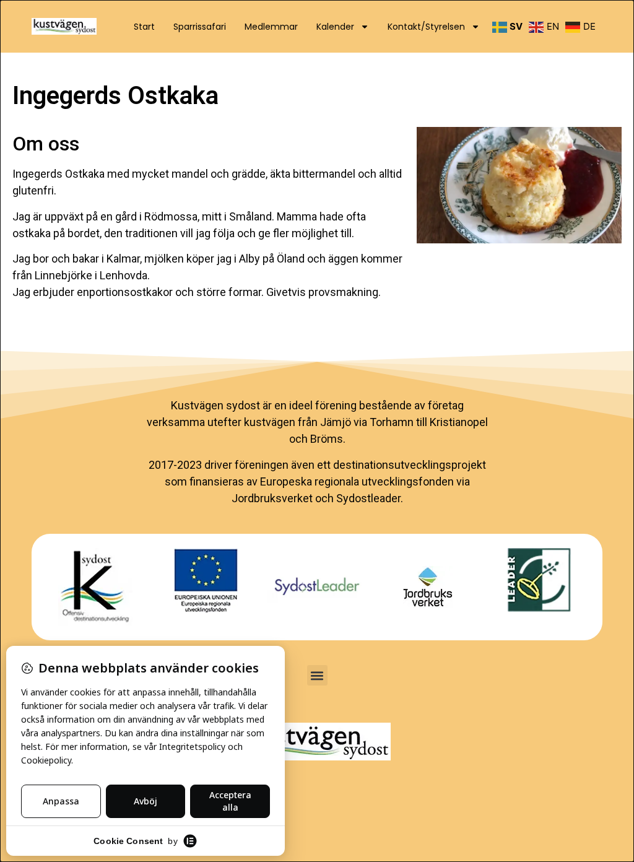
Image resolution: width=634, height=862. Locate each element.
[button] (317, 675)
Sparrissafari (199, 26)
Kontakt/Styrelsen (426, 26)
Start (144, 26)
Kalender (335, 26)
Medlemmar (271, 26)
